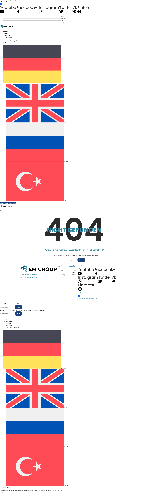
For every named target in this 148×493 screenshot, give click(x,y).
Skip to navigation (5, 1)
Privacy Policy (3, 304)
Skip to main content (15, 1)
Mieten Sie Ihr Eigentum (12, 41)
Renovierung (9, 39)
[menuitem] (75, 16)
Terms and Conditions (14, 304)
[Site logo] (8, 28)
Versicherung (9, 37)
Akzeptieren (3, 492)
